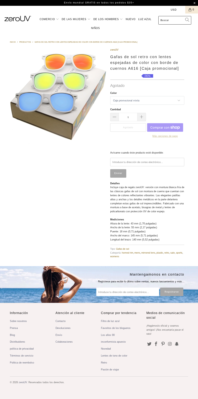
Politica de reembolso (22, 362)
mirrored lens (148, 252)
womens (114, 256)
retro (166, 252)
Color (113, 93)
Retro (104, 362)
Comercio (48, 19)
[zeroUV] (18, 18)
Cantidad (115, 109)
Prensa (14, 328)
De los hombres (106, 19)
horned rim (127, 252)
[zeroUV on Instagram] (170, 344)
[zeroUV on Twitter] (149, 344)
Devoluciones (63, 328)
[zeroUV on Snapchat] (177, 344)
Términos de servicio (21, 355)
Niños (95, 28)
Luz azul (144, 19)
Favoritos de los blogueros (116, 328)
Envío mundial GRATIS (80, 2)
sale (172, 252)
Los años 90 (108, 335)
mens (137, 252)
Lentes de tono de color (114, 355)
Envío (58, 335)
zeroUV (114, 49)
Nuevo (131, 19)
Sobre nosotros (18, 321)
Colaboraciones (64, 341)
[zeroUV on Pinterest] (163, 344)
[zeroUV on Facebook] (156, 344)
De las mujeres (74, 19)
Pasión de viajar (110, 369)
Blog (12, 335)
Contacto (60, 321)
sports (179, 252)
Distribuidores (17, 341)
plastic (159, 252)
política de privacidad (22, 348)
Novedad (106, 348)
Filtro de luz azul (110, 321)
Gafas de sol (122, 249)
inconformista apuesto (113, 341)
